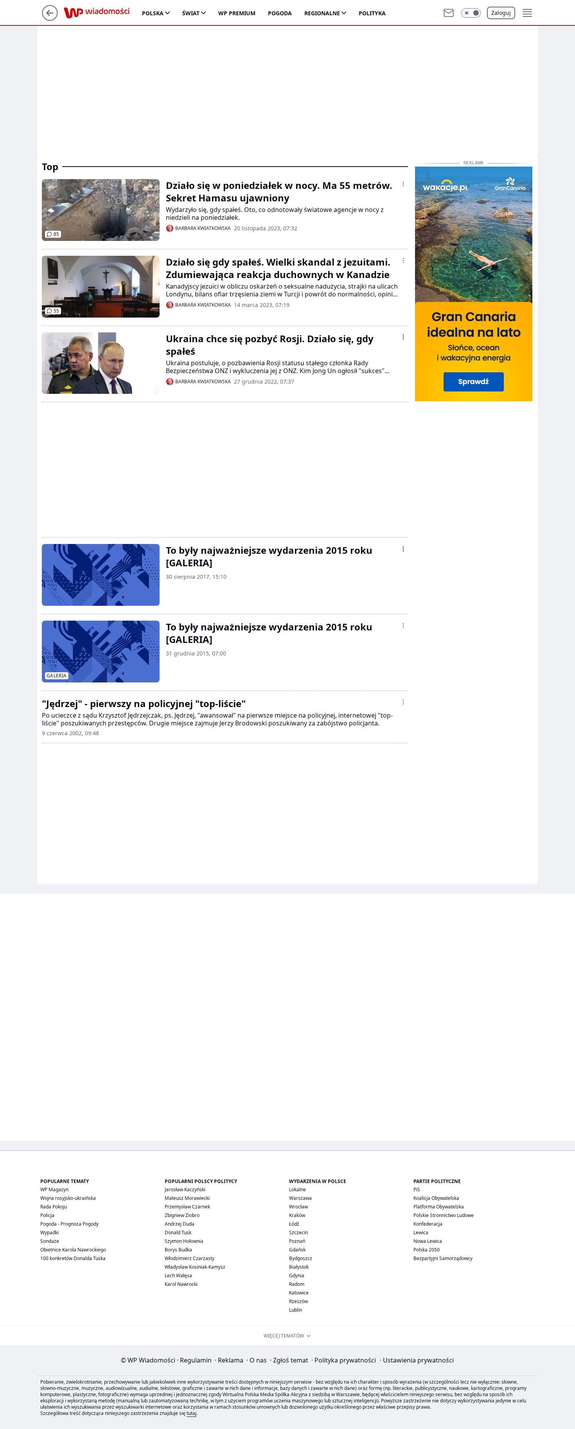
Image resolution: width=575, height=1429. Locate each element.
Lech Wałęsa (178, 1275)
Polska (153, 13)
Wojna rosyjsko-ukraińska (68, 1198)
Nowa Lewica (427, 1241)
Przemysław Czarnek (187, 1206)
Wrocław (298, 1206)
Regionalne (322, 13)
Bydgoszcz (300, 1258)
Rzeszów (298, 1301)
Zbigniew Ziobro (182, 1215)
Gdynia (296, 1275)
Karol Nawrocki (181, 1284)
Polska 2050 (426, 1249)
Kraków (297, 1215)
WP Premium (236, 13)
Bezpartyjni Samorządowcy (443, 1258)
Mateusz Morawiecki (187, 1198)
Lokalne (297, 1189)
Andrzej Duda (179, 1224)
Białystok (299, 1267)
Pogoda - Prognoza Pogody (69, 1224)
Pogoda (280, 13)
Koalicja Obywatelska (436, 1198)
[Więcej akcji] (403, 183)
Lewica (420, 1232)
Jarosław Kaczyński (185, 1189)
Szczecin (298, 1232)
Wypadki (49, 1232)
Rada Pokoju (53, 1206)
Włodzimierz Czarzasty (189, 1258)
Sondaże (49, 1241)
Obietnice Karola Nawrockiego (73, 1249)
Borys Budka (178, 1249)
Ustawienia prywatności (417, 1360)
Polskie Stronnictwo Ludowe (443, 1215)
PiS (416, 1189)
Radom (296, 1284)
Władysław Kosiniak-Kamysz (195, 1267)
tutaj (191, 1413)
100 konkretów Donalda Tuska (73, 1258)
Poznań (297, 1241)
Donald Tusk (178, 1232)
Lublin (295, 1310)
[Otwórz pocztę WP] (448, 13)
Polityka (372, 13)
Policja (47, 1215)
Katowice (299, 1292)
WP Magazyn (54, 1189)
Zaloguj (501, 12)
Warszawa (300, 1198)
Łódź (294, 1224)
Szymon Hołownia (184, 1241)
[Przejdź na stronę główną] (50, 18)
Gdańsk (297, 1249)
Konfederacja (427, 1224)
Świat (190, 13)
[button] (471, 13)
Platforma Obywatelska (438, 1206)
